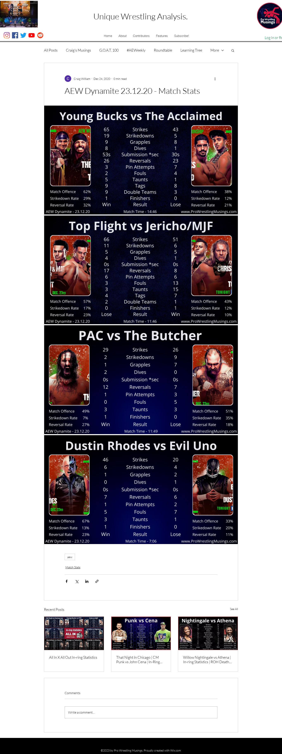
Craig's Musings (78, 50)
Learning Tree (191, 50)
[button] (122, 35)
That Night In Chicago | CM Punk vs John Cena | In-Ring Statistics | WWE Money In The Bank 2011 (140, 659)
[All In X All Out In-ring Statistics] (74, 633)
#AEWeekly (136, 50)
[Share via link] (97, 581)
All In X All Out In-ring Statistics (73, 657)
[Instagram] (7, 35)
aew (69, 557)
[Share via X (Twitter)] (77, 581)
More (214, 50)
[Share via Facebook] (67, 581)
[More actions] (214, 78)
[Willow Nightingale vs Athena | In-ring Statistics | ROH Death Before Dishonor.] (208, 633)
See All (234, 609)
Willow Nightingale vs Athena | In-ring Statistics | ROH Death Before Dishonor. (207, 659)
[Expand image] (141, 160)
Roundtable (163, 50)
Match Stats (72, 567)
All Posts (51, 50)
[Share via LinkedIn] (87, 581)
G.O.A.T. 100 (108, 50)
